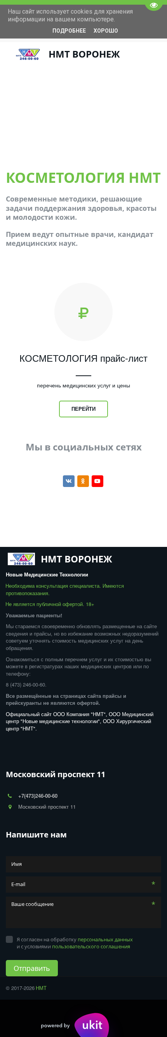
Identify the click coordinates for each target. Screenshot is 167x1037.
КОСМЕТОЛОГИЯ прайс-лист (83, 357)
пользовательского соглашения (91, 946)
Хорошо (106, 31)
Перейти (83, 408)
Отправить (32, 968)
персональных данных (105, 939)
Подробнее (69, 31)
